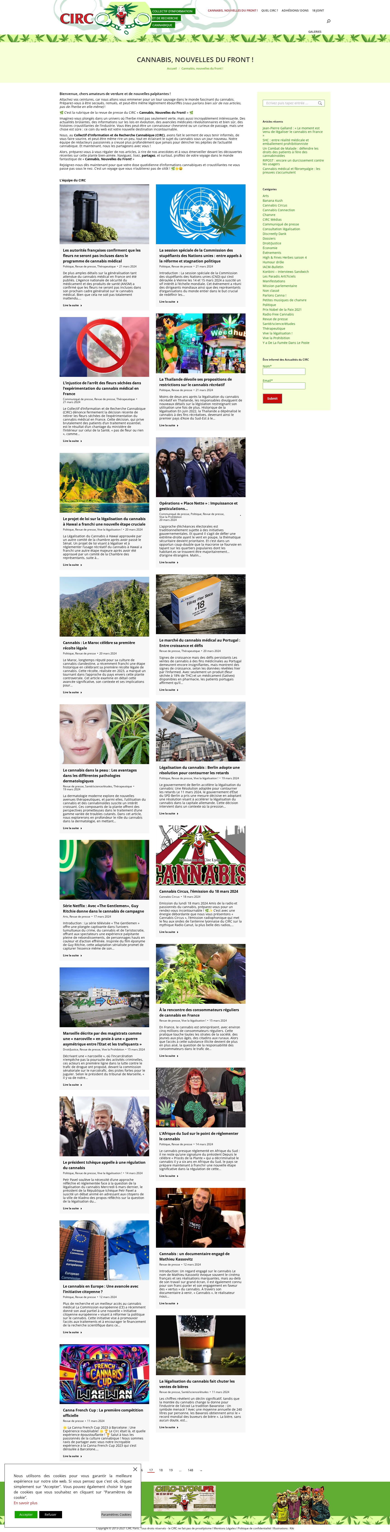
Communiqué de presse (78, 399)
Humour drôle (273, 262)
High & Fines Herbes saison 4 (285, 257)
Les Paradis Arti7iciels (279, 276)
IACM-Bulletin (273, 267)
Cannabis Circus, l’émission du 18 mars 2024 (198, 891)
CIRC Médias (272, 219)
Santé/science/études (98, 786)
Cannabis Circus (169, 896)
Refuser (50, 1514)
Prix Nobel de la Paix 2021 (282, 309)
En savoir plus (25, 1502)
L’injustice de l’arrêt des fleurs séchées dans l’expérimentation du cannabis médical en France (102, 388)
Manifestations (274, 281)
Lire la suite (71, 305)
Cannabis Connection (279, 210)
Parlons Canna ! (274, 295)
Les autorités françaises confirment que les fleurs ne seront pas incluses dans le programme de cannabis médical (102, 256)
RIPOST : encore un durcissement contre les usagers (293, 162)
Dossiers (269, 238)
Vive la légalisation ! (109, 529)
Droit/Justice (70, 1049)
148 (190, 1470)
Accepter (26, 1514)
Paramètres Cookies (116, 1514)
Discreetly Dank (274, 234)
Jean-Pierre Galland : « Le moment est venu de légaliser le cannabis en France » (293, 131)
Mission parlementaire (280, 286)
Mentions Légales (225, 1528)
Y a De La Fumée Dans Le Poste (286, 343)
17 (151, 1470)
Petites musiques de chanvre (284, 300)
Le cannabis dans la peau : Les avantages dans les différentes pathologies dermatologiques (100, 775)
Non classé (271, 290)
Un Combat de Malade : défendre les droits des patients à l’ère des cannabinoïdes (290, 152)
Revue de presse (85, 266)
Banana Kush (273, 200)
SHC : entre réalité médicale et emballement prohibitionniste (286, 142)
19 (171, 1470)
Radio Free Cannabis (278, 314)
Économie (270, 248)
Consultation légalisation (281, 229)
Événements (272, 253)
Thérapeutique (106, 266)
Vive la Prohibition (170, 516)
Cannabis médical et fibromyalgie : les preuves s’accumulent (291, 170)
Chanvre (269, 215)
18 (161, 1470)
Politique (68, 266)
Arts (65, 916)
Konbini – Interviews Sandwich (286, 271)
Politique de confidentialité (254, 1528)
